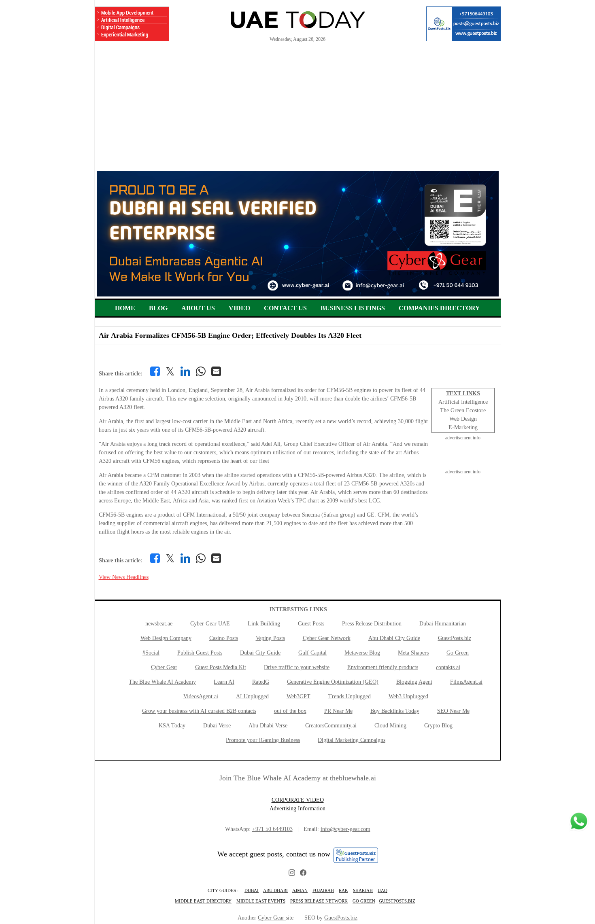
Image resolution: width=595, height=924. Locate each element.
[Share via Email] (216, 371)
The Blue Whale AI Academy (162, 682)
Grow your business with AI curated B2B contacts (199, 711)
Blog (158, 308)
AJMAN (300, 890)
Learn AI (224, 682)
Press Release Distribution (372, 624)
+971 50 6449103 (272, 829)
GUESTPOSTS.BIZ (397, 901)
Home (125, 308)
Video (239, 308)
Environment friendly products (382, 667)
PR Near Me (338, 711)
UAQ (382, 890)
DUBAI (251, 890)
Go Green (457, 653)
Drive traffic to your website (296, 667)
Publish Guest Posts (199, 653)
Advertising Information (297, 808)
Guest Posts (311, 624)
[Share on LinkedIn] (185, 371)
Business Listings (353, 308)
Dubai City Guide (260, 653)
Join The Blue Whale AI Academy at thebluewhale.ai (297, 778)
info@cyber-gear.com (345, 829)
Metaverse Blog (362, 653)
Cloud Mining (390, 726)
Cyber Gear (164, 667)
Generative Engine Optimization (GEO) (332, 682)
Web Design (463, 419)
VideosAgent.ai (200, 696)
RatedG (260, 682)
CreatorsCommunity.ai (331, 726)
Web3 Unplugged (408, 696)
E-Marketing (463, 427)
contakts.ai (448, 667)
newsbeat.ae (158, 624)
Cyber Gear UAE (210, 624)
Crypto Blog (438, 726)
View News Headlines (124, 577)
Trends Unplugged (349, 696)
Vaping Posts (270, 638)
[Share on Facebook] (155, 371)
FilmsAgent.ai (466, 682)
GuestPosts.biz (454, 638)
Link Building (264, 624)
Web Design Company (165, 638)
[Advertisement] (298, 110)
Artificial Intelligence (463, 402)
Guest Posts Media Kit (220, 667)
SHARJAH (363, 890)
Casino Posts (223, 638)
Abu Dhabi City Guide (394, 638)
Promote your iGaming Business (263, 740)
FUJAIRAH (323, 890)
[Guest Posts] (463, 23)
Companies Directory (439, 308)
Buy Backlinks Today (394, 711)
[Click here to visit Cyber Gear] (298, 295)
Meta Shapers (413, 653)
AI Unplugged (252, 696)
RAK (343, 890)
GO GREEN (364, 901)
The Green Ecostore (463, 410)
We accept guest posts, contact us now (273, 854)
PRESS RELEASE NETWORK (319, 901)
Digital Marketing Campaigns (351, 740)
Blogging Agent (414, 682)
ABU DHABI (275, 890)
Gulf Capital (312, 653)
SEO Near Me (453, 711)
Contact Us (285, 308)
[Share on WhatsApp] (201, 371)
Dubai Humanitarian (442, 624)
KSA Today (172, 726)
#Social (150, 653)
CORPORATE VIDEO (298, 800)
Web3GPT (298, 696)
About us (198, 308)
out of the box (290, 711)
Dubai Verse (217, 726)
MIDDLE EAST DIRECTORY (203, 901)
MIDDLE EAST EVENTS (260, 901)
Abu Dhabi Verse (268, 726)
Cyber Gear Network (327, 638)
